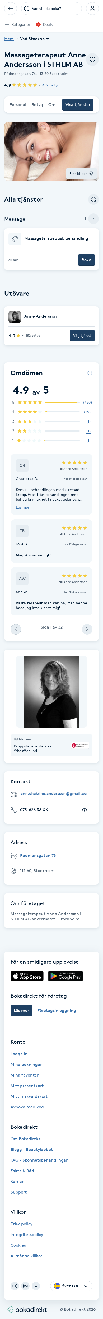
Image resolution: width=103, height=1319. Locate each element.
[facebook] (36, 1286)
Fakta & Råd (22, 1170)
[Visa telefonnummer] (84, 810)
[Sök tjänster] (93, 199)
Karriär (17, 1181)
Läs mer (23, 507)
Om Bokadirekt (25, 1138)
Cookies (18, 1245)
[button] (51, 249)
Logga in (19, 1053)
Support (19, 1192)
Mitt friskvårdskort (29, 1096)
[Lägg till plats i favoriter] (92, 59)
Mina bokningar (26, 1064)
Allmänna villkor (26, 1255)
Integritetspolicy (27, 1234)
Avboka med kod (27, 1106)
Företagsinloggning (57, 1010)
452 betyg (50, 85)
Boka (86, 259)
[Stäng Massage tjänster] (93, 218)
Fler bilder (78, 173)
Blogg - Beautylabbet (32, 1149)
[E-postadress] (53, 794)
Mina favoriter (25, 1075)
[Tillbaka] (10, 8)
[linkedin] (25, 1286)
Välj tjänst (82, 335)
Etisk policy (21, 1223)
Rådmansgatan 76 (38, 855)
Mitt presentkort (27, 1085)
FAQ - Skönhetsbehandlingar (39, 1160)
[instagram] (15, 1286)
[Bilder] (51, 692)
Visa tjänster (77, 104)
